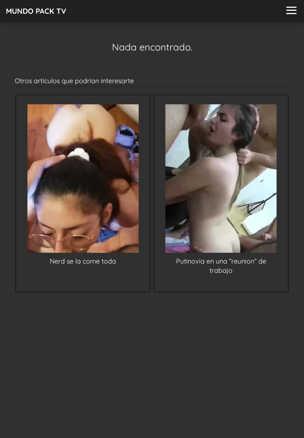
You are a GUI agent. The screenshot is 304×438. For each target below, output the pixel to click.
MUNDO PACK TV (36, 11)
